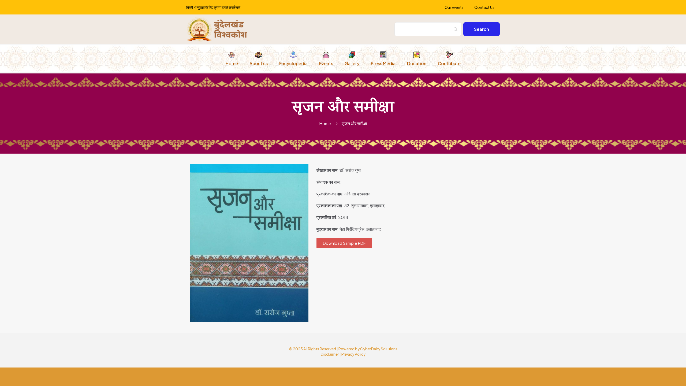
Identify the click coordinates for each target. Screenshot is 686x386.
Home (325, 123)
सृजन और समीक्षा (354, 123)
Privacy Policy (353, 354)
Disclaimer (330, 354)
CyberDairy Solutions (378, 348)
